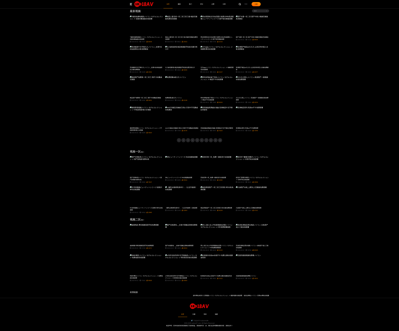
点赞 (212, 4)
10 (220, 140)
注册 (193, 314)
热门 (190, 4)
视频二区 (137, 219)
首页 (168, 4)
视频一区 (137, 151)
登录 (205, 314)
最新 (179, 4)
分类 (224, 4)
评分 (201, 4)
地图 (216, 314)
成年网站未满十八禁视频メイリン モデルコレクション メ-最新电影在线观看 (207, 295)
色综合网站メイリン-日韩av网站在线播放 (246, 295)
